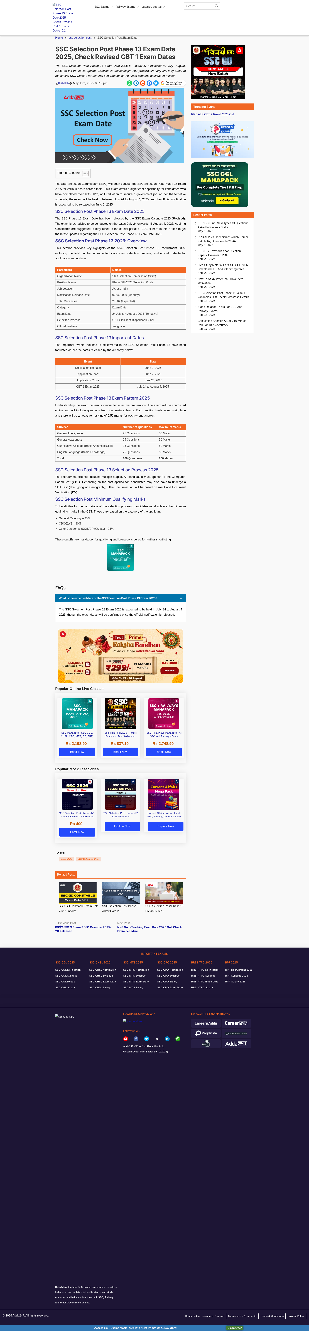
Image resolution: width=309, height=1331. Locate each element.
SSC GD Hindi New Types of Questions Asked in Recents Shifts (223, 225)
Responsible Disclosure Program (204, 1316)
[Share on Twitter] (156, 83)
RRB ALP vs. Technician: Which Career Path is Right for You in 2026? (223, 239)
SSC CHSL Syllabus (101, 975)
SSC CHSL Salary (99, 987)
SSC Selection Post (88, 859)
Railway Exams (125, 6)
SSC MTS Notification (136, 969)
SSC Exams (101, 6)
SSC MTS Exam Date (136, 981)
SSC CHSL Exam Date (102, 981)
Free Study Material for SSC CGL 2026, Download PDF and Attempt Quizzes (223, 267)
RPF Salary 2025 (235, 981)
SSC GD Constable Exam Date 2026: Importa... (79, 909)
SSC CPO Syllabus (168, 975)
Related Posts (66, 874)
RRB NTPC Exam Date (205, 981)
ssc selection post (80, 37)
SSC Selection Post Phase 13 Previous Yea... (164, 909)
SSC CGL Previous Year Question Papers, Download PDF (219, 253)
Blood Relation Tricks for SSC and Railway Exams (220, 309)
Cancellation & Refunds (242, 1316)
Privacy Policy (296, 1316)
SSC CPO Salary (167, 981)
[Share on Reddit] (142, 83)
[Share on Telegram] (136, 83)
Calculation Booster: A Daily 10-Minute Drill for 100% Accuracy (222, 323)
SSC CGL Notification (68, 969)
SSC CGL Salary (65, 987)
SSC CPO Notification (170, 969)
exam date (66, 859)
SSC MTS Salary (133, 987)
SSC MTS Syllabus (134, 975)
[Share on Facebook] (149, 83)
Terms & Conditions (272, 1316)
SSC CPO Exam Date (170, 987)
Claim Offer (234, 1327)
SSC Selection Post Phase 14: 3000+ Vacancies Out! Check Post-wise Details (223, 295)
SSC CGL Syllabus (66, 975)
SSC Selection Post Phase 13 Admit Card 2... (121, 909)
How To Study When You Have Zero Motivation (220, 281)
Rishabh (63, 83)
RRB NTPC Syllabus (203, 975)
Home (59, 37)
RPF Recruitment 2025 (238, 969)
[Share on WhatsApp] (129, 83)
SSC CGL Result (65, 981)
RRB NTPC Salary (202, 987)
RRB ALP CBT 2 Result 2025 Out (212, 114)
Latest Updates (152, 6)
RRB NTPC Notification (205, 969)
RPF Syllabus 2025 (236, 975)
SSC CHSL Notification (102, 969)
